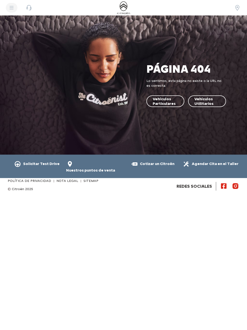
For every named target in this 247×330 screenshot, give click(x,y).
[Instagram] (235, 186)
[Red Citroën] (237, 8)
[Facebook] (224, 186)
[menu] (11, 8)
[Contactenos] (29, 8)
